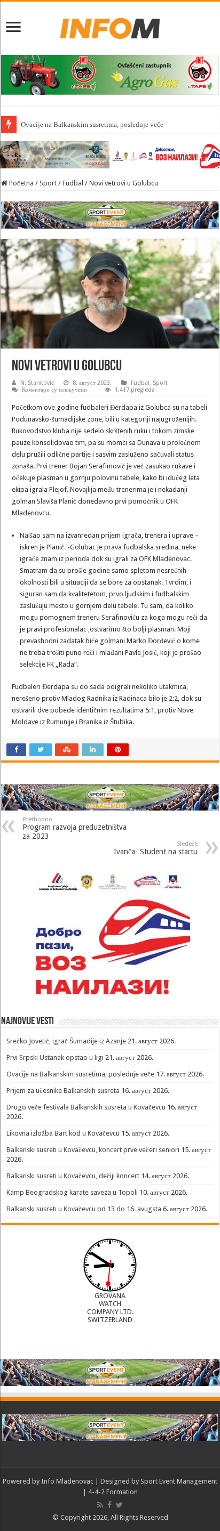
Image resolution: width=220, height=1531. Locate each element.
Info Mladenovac (67, 1481)
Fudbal (72, 183)
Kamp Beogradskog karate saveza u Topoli (72, 1192)
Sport (48, 183)
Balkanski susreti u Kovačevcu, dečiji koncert (72, 1176)
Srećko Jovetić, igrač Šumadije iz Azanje (66, 1041)
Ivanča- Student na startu (156, 848)
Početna (20, 183)
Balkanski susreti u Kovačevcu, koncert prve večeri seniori (92, 1150)
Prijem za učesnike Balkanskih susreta (63, 1091)
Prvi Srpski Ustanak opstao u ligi (55, 1058)
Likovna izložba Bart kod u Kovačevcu (63, 1133)
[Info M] (110, 26)
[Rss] (100, 1504)
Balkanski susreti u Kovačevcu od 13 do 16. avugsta (83, 1209)
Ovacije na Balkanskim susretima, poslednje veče (92, 124)
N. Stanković (37, 382)
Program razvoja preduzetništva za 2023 (74, 828)
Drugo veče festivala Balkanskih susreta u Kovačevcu (86, 1107)
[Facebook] (109, 1504)
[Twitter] (119, 1504)
